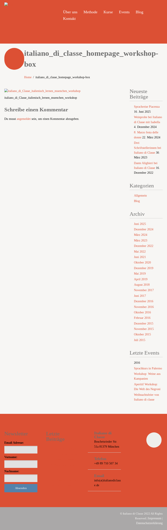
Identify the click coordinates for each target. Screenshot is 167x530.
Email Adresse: (14, 442)
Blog (139, 12)
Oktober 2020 (142, 262)
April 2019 (140, 279)
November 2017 (144, 290)
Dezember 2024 (143, 229)
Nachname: (11, 471)
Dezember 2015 (143, 323)
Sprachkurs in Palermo (148, 368)
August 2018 (142, 284)
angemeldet (24, 119)
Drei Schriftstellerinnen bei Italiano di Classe (147, 147)
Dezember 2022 (143, 246)
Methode (90, 12)
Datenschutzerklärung (149, 523)
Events (124, 12)
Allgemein (140, 195)
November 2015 (144, 329)
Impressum (154, 518)
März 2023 (140, 240)
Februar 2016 (142, 317)
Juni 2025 (140, 224)
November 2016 (144, 307)
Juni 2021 (140, 257)
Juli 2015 (139, 340)
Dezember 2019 (143, 268)
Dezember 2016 (143, 301)
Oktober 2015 (142, 334)
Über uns (70, 12)
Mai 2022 (140, 251)
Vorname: (10, 457)
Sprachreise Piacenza (147, 106)
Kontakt (69, 18)
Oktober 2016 (142, 312)
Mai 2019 (140, 273)
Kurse (108, 12)
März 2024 (140, 234)
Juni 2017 (140, 295)
